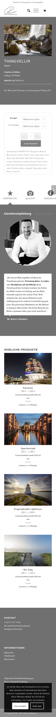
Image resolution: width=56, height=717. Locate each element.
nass (44, 165)
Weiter (53, 189)
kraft (13, 165)
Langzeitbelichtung (31, 165)
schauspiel (28, 168)
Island (37, 155)
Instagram (8, 629)
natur (8, 168)
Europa (14, 155)
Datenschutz (9, 659)
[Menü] (34, 10)
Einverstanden (20, 706)
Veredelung (13, 125)
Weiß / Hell (29, 158)
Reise (22, 168)
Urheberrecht (9, 655)
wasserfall (15, 171)
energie (9, 161)
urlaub (44, 168)
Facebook (18, 629)
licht (40, 165)
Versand (28, 401)
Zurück (41, 277)
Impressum (8, 652)
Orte (13, 158)
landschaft (19, 165)
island (9, 165)
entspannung (17, 161)
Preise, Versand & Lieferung (16, 681)
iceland (44, 161)
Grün (32, 155)
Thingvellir (37, 168)
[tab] (10, 196)
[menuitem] (27, 10)
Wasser (9, 171)
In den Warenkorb (30, 143)
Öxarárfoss (15, 168)
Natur (42, 155)
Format (13, 118)
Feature (20, 155)
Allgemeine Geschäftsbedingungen (19, 678)
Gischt (39, 161)
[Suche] (27, 10)
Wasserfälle (20, 158)
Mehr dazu (37, 706)
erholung (26, 161)
